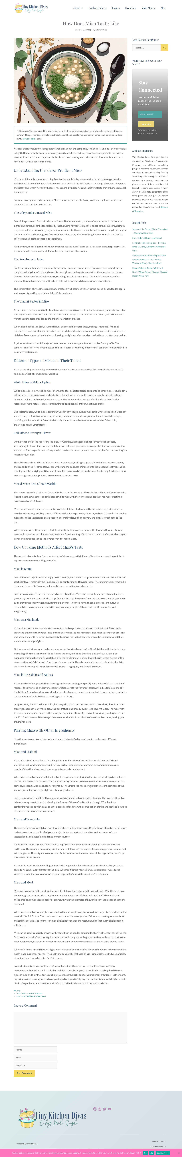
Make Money (148, 8)
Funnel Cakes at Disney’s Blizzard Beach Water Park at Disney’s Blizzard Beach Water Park (149, 272)
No (151, 1153)
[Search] (164, 47)
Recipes (115, 8)
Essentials (130, 8)
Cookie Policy (162, 1153)
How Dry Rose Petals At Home (29, 993)
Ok (145, 1153)
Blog (163, 8)
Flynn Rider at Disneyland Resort (147, 238)
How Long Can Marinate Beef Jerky (31, 996)
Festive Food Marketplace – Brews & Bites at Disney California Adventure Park (149, 246)
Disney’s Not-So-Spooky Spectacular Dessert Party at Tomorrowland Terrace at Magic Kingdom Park (149, 259)
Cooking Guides (97, 8)
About (76, 8)
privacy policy (29, 138)
